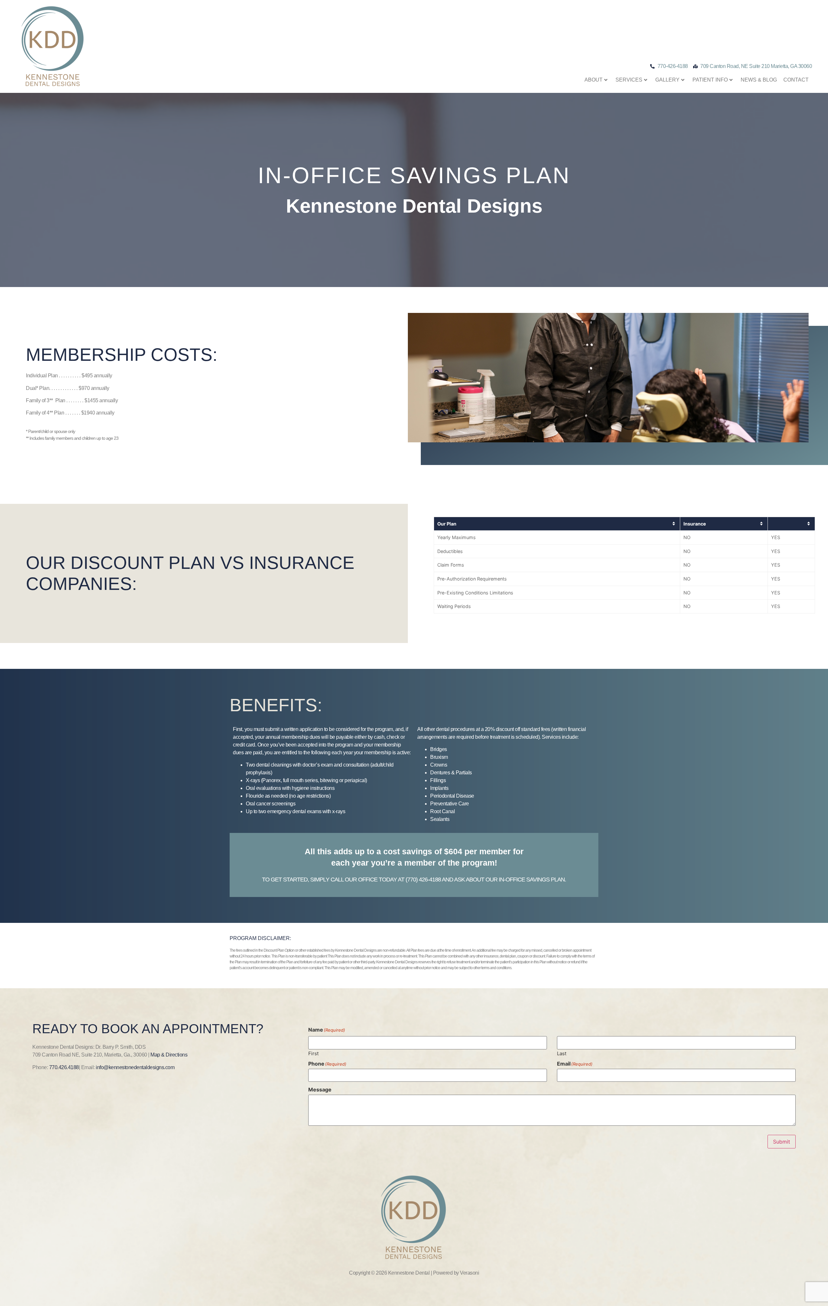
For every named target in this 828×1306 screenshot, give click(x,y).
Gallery (667, 80)
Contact (796, 80)
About (593, 80)
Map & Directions (168, 1054)
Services (629, 80)
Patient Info (710, 80)
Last (561, 1053)
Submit (781, 1141)
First (313, 1053)
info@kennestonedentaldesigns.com (135, 1067)
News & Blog (759, 80)
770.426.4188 (64, 1067)
